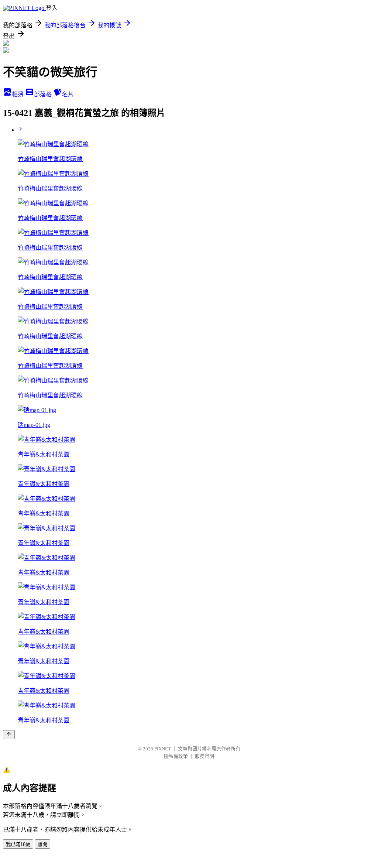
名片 (68, 94)
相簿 (18, 94)
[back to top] (9, 734)
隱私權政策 (176, 756)
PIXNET (162, 748)
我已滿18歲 (18, 844)
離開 (42, 844)
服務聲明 (204, 756)
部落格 (43, 94)
